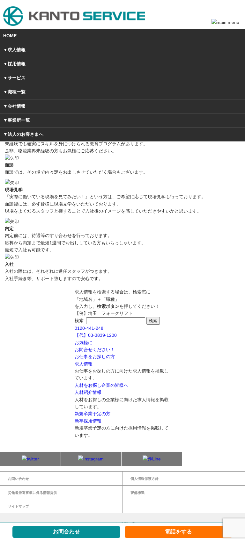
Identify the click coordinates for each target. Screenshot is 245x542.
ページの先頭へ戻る (122, 524)
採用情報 (17, 63)
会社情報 (17, 106)
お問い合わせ (18, 479)
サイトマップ (18, 506)
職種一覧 (17, 91)
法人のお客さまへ (25, 134)
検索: (80, 320)
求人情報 (17, 49)
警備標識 (137, 493)
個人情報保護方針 (144, 479)
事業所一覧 (19, 120)
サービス (17, 77)
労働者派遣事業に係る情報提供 (32, 493)
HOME (10, 35)
